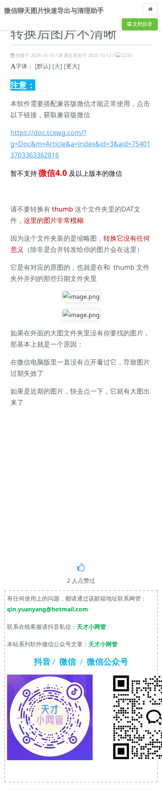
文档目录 (141, 23)
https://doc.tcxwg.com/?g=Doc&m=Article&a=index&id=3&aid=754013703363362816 (80, 144)
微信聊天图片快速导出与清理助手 (54, 10)
